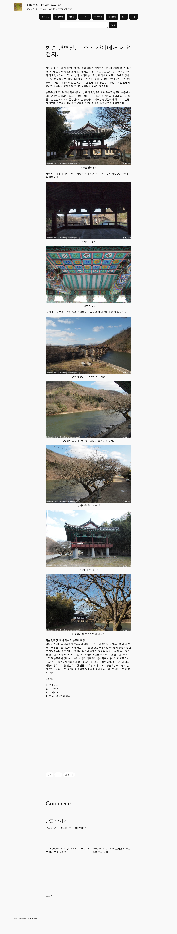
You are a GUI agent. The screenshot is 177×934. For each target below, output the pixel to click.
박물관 (72, 16)
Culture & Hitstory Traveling (43, 5)
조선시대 (69, 774)
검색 (113, 25)
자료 (134, 16)
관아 (49, 774)
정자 (58, 774)
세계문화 (112, 16)
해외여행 (98, 16)
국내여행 (84, 16)
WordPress (32, 918)
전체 (124, 16)
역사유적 (59, 16)
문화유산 (45, 16)
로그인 (72, 828)
